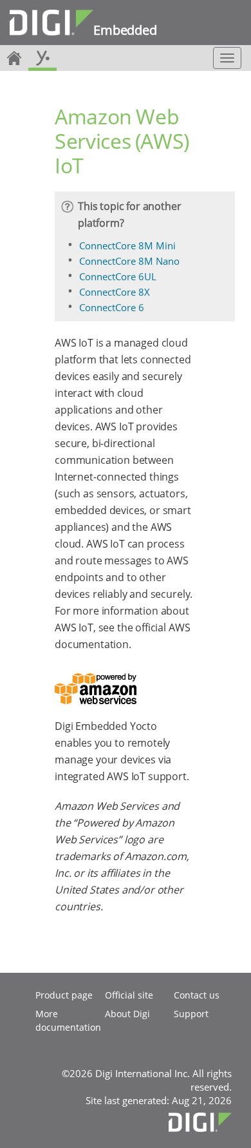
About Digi (127, 1014)
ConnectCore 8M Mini (127, 245)
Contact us (196, 995)
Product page (64, 995)
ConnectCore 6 (111, 307)
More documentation (68, 1020)
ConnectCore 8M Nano (129, 260)
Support (191, 1014)
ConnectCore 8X (114, 291)
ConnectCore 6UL (117, 276)
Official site (129, 995)
